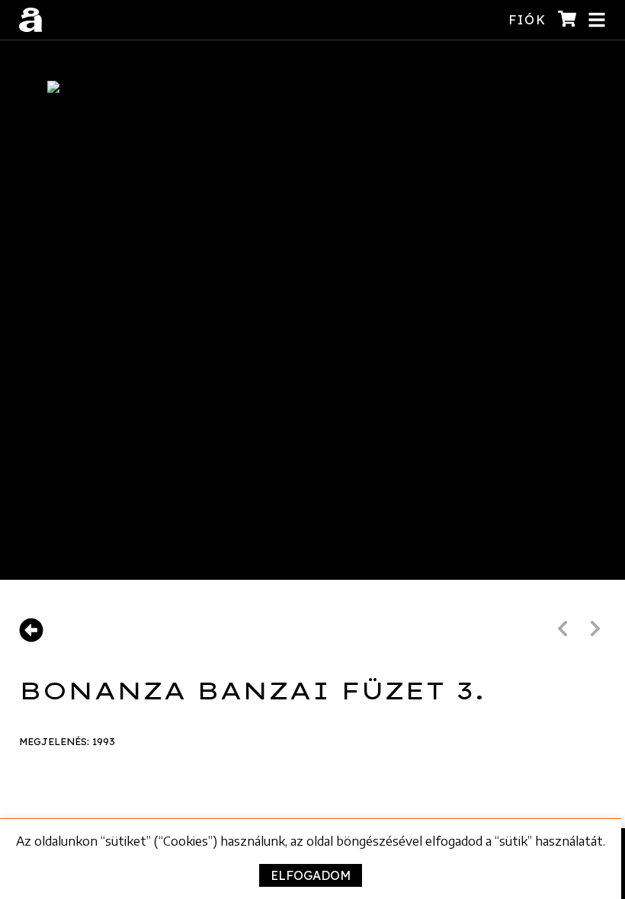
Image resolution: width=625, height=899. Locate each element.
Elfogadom (311, 875)
